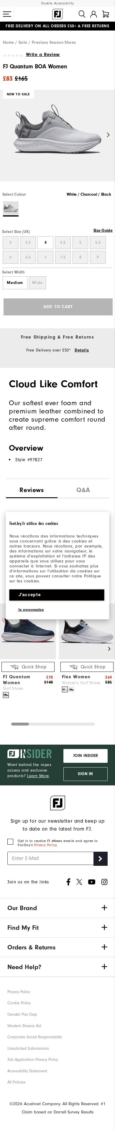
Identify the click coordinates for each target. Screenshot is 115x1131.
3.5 (28, 242)
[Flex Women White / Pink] (65, 689)
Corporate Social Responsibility (34, 1036)
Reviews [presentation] (31, 490)
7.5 (62, 257)
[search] (82, 14)
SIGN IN (85, 774)
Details (82, 350)
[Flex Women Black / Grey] (71, 689)
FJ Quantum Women (16, 679)
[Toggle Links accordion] (57, 908)
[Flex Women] (87, 657)
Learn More (38, 775)
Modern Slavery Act (24, 1025)
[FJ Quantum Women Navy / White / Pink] (6, 695)
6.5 (28, 257)
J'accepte (29, 594)
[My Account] (93, 14)
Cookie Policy (19, 1002)
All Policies (16, 1082)
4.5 (62, 242)
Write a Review (43, 54)
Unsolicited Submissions (28, 1048)
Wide (37, 282)
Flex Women (76, 676)
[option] (57, 140)
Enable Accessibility (57, 3)
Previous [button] (6, 135)
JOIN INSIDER (85, 755)
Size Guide (103, 230)
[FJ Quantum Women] (28, 657)
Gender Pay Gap (22, 1014)
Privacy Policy (45, 845)
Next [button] (108, 135)
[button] (7, 14)
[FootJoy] (57, 14)
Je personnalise (31, 610)
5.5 (98, 242)
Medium (15, 282)
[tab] (105, 14)
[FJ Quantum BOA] (57, 140)
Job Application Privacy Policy (32, 1059)
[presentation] (83, 488)
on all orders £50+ (41, 26)
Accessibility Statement (27, 1071)
